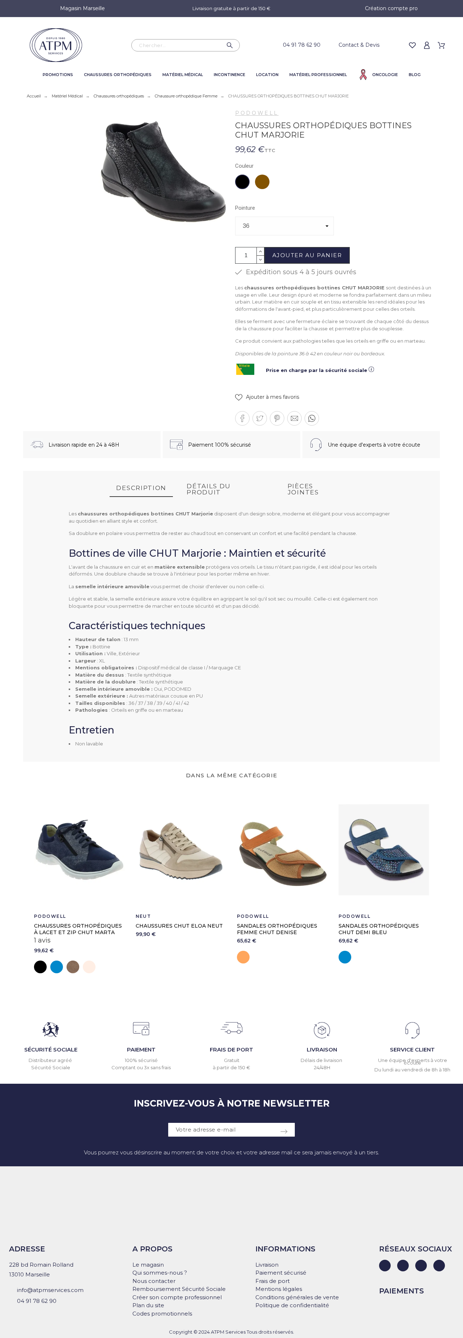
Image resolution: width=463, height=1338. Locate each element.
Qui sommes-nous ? (159, 1272)
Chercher (231, 45)
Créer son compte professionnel (177, 1297)
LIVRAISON (322, 1049)
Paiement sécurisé (280, 1272)
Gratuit (231, 1060)
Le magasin (148, 1264)
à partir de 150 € (231, 1067)
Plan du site (148, 1305)
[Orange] (243, 957)
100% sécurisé (141, 1060)
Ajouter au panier (307, 255)
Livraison (267, 1264)
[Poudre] (89, 967)
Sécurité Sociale (50, 1067)
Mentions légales (278, 1288)
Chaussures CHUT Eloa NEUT (179, 926)
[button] (267, 397)
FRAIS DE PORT (231, 1049)
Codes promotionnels (162, 1313)
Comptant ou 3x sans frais (141, 1067)
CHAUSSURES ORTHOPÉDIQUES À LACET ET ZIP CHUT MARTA (78, 929)
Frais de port (272, 1281)
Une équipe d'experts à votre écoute (412, 1061)
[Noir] (40, 967)
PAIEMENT (141, 1049)
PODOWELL (257, 113)
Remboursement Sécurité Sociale (179, 1288)
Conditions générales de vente (297, 1297)
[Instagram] (421, 1265)
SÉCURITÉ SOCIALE (50, 1049)
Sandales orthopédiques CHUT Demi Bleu (379, 929)
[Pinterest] (439, 1265)
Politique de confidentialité (292, 1305)
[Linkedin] (385, 1265)
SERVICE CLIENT (412, 1049)
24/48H (322, 1067)
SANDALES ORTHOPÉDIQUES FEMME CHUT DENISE (277, 929)
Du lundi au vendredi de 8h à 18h (412, 1070)
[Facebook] (403, 1265)
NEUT (143, 916)
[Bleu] (56, 967)
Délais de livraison (322, 1060)
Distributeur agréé (51, 1060)
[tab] (141, 488)
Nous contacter (153, 1281)
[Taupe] (73, 967)
